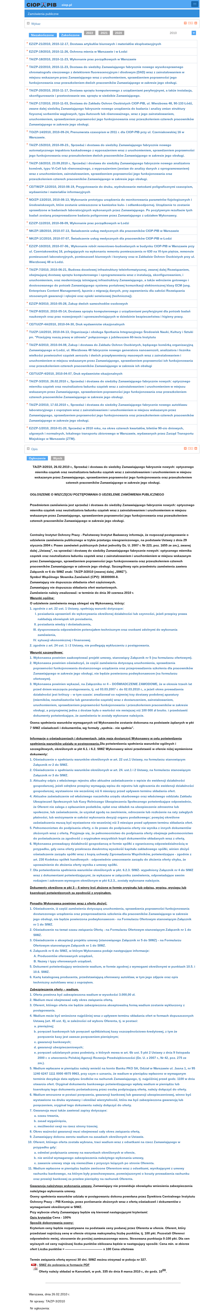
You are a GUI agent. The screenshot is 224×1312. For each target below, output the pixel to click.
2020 (118, 33)
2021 (104, 33)
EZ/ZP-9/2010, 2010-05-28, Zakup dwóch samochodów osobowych (78, 303)
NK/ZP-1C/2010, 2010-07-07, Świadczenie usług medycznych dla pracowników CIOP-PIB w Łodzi (100, 238)
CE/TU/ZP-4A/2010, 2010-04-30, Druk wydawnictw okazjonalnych (77, 324)
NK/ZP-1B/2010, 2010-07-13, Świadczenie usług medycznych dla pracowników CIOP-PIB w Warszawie (104, 231)
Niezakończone (43, 35)
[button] (194, 4)
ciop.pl (67, 5)
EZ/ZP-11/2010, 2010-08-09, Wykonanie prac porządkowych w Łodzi (79, 223)
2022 (89, 33)
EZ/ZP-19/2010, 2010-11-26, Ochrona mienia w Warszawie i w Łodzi (78, 51)
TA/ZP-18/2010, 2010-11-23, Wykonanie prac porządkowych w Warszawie (82, 59)
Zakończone (70, 35)
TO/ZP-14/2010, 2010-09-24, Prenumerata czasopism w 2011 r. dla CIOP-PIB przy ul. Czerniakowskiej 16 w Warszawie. (106, 134)
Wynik (57, 458)
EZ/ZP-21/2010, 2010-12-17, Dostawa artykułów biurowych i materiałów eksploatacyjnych (95, 44)
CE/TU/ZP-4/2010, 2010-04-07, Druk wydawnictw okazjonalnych (75, 373)
